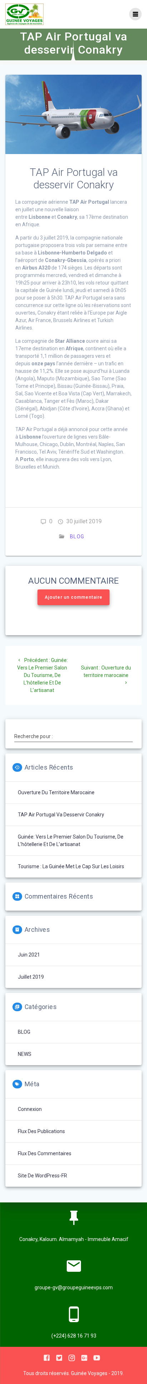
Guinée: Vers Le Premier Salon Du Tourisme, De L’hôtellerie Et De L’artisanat (70, 840)
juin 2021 (29, 955)
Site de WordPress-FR (42, 1175)
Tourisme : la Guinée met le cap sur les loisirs (71, 866)
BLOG (77, 536)
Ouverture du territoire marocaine (56, 792)
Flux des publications (41, 1131)
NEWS (24, 1054)
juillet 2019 (31, 977)
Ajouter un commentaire (73, 597)
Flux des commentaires (44, 1153)
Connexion (30, 1109)
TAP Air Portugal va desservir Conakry (61, 814)
